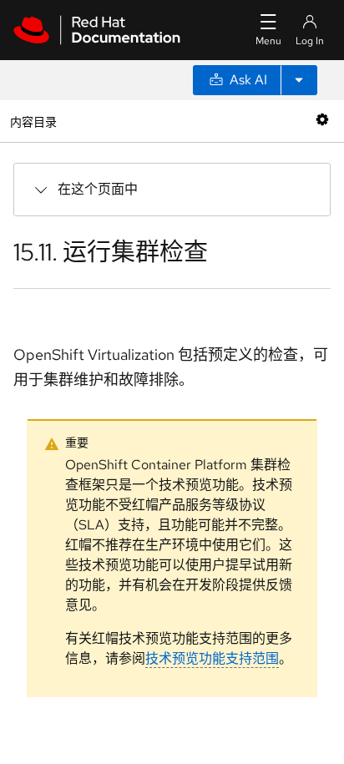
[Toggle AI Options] (299, 80)
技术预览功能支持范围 (212, 658)
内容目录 (33, 120)
